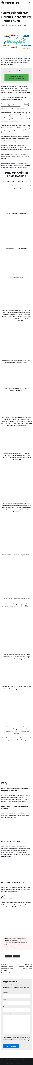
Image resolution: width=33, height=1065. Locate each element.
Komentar (7, 1014)
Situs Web (6, 1007)
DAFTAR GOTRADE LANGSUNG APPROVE (16, 77)
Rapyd (3, 139)
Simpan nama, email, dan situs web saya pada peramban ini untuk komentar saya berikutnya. (16, 1040)
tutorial (8, 956)
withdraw (16, 956)
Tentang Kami (21, 1063)
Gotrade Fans (12, 25)
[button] (28, 2)
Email (5, 1000)
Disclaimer (10, 1063)
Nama (5, 993)
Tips (2, 25)
